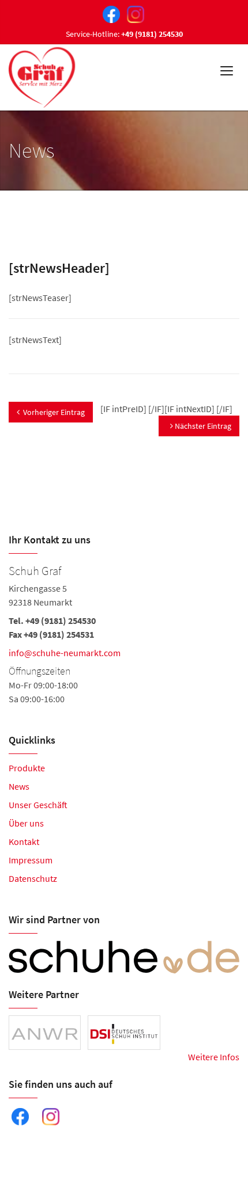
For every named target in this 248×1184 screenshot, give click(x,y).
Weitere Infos (213, 1057)
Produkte (27, 768)
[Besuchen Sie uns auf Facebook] (109, 13)
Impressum (30, 860)
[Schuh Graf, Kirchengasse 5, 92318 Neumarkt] (124, 633)
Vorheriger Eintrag (54, 412)
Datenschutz (33, 878)
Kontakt (24, 841)
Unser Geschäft (38, 804)
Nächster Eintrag (202, 426)
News (19, 786)
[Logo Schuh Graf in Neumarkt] (43, 74)
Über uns (26, 823)
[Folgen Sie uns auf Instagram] (133, 13)
